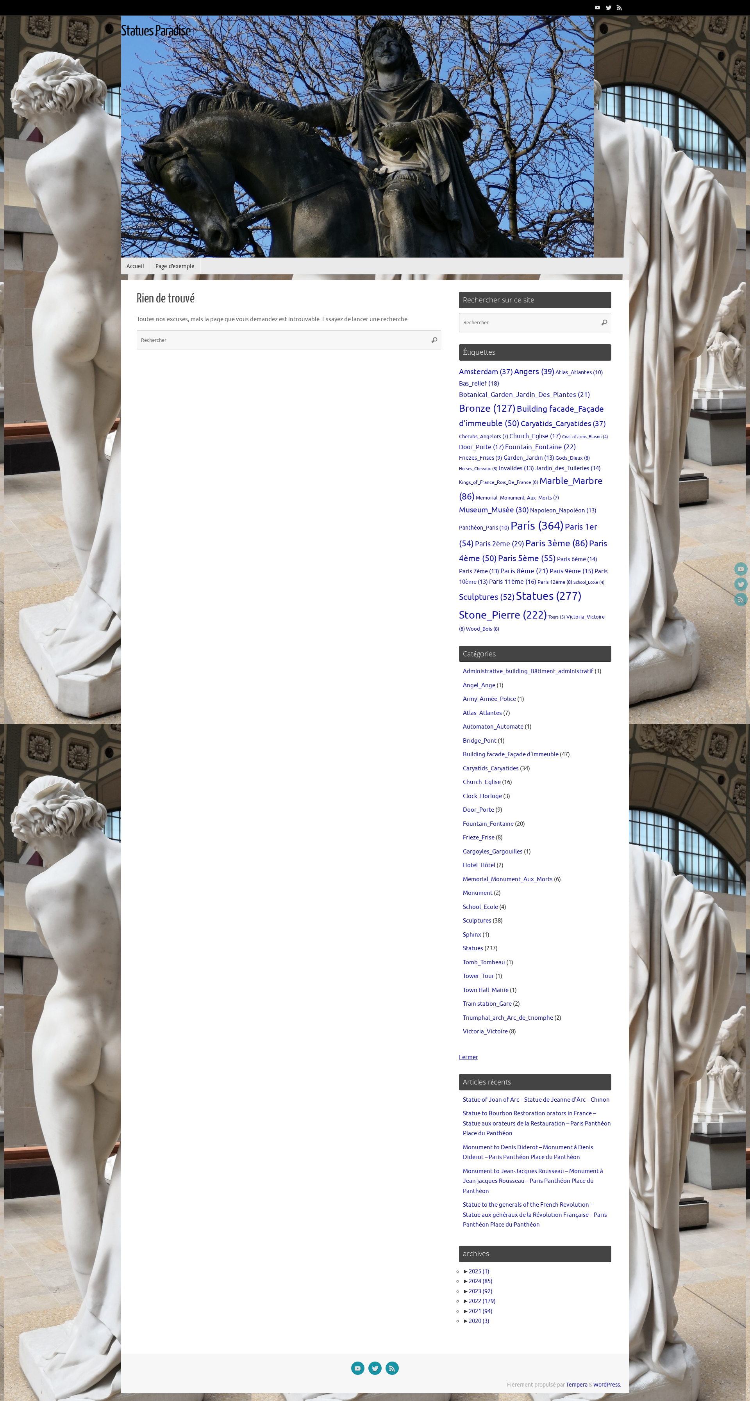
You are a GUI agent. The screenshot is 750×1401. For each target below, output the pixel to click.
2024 (481, 1281)
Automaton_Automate (493, 727)
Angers (534, 372)
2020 (479, 1321)
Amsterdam (486, 372)
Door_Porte (481, 447)
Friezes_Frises (480, 458)
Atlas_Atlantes (579, 372)
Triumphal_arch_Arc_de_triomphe (508, 1018)
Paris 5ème (527, 558)
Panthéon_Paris (484, 527)
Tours (556, 617)
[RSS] (619, 7)
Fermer (468, 1057)
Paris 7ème (479, 571)
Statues (549, 596)
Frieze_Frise (479, 837)
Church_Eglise (535, 436)
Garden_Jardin (529, 458)
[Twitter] (608, 7)
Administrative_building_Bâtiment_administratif (528, 671)
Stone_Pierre (503, 615)
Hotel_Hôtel (479, 865)
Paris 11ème (512, 582)
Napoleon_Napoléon (563, 510)
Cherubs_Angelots (483, 437)
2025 (479, 1271)
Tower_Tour (478, 976)
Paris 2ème (499, 544)
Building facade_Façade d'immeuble (511, 754)
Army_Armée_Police (489, 699)
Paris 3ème (556, 543)
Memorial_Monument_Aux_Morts (517, 498)
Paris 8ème (524, 571)
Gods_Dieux (572, 458)
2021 (481, 1311)
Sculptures (487, 597)
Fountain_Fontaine (540, 447)
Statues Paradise (156, 31)
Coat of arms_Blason (585, 436)
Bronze (487, 408)
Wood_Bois (482, 629)
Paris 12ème (555, 582)
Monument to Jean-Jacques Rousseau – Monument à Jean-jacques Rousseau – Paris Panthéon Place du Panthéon (533, 1181)
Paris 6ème (577, 559)
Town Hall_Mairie (486, 990)
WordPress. (607, 1384)
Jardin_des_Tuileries (568, 468)
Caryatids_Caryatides (563, 423)
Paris (537, 526)
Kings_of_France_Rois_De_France (498, 482)
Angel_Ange (479, 685)
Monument (478, 893)
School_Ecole (589, 582)
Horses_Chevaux (478, 468)
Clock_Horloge (482, 796)
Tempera (577, 1384)
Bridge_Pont (479, 741)
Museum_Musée (494, 510)
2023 (481, 1291)
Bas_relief (479, 383)
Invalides (516, 468)
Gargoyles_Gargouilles (493, 851)
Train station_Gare (487, 1004)
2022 (482, 1301)
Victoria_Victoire (485, 1031)
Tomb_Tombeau (484, 962)
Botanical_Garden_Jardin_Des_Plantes (524, 395)
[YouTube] (597, 7)
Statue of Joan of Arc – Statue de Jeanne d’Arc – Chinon (536, 1100)
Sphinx (472, 935)
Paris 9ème (571, 571)
